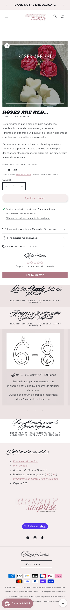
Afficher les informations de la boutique (28, 218)
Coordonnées (59, 597)
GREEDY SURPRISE (22, 587)
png (54, 474)
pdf (47, 474)
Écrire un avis (35, 275)
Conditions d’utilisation (18, 597)
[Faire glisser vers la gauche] (27, 410)
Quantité (6, 180)
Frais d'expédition (23, 174)
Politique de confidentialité (54, 591)
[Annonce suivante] (64, 5)
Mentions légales (51, 601)
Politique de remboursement (26, 591)
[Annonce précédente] (6, 5)
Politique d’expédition (40, 597)
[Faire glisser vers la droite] (42, 410)
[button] (6, 16)
